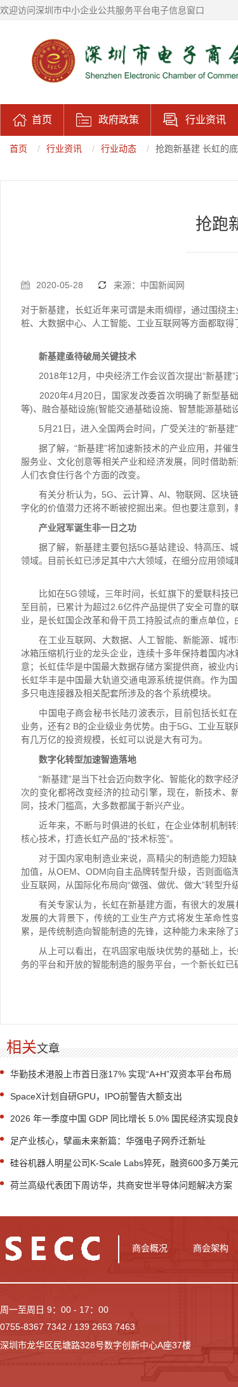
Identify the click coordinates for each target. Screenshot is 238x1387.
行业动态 (118, 148)
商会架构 (210, 1248)
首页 (18, 148)
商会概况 (150, 1248)
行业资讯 (64, 148)
